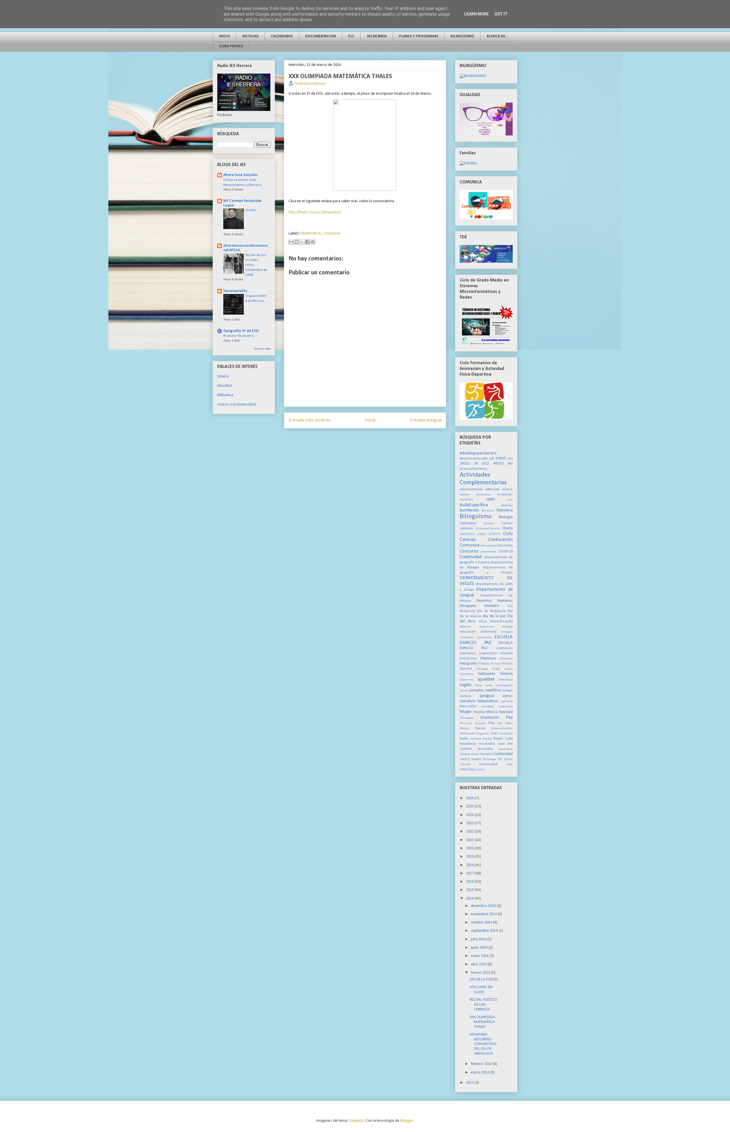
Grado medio (502, 669)
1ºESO (501, 458)
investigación (504, 685)
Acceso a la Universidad (236, 404)
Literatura (467, 701)
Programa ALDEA (487, 733)
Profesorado (467, 733)
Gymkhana (466, 674)
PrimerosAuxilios (502, 728)
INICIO (224, 36)
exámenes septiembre (478, 653)
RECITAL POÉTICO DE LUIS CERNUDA (483, 1005)
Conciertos (505, 545)
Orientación (489, 718)
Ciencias (468, 539)
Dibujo (483, 621)
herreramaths (235, 291)
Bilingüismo (476, 516)
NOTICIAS (250, 36)
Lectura (465, 696)
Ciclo (508, 533)
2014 (470, 898)
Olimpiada (332, 233)
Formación (506, 658)
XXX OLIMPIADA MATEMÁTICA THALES (482, 1022)
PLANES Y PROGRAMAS (418, 36)
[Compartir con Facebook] (307, 242)
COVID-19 (505, 551)
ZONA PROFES (231, 46)
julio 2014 (479, 939)
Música (492, 712)
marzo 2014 (481, 973)
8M (510, 463)
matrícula (506, 701)
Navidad (506, 712)
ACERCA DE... (497, 36)
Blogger (406, 1121)
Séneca (223, 376)
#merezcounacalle (474, 458)
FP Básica (484, 663)
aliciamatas (483, 494)
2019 (470, 856)
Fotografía (468, 663)
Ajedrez (465, 494)
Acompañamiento (473, 469)
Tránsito (465, 764)
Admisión (492, 489)
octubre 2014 (482, 922)
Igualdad (485, 679)
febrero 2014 (482, 1064)
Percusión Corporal (473, 723)
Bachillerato (469, 510)
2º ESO (250, 210)
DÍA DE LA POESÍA (484, 979)
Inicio (370, 420)
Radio (464, 738)
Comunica (469, 545)
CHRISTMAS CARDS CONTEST (480, 534)
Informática (505, 679)
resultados (487, 744)
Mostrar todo (262, 349)
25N (510, 458)
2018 (470, 865)
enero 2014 (480, 1072)
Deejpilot (356, 1121)
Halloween (486, 674)
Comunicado (488, 545)
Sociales (486, 754)
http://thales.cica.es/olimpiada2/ (315, 212)
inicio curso (483, 685)
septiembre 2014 (485, 931)
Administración (471, 489)
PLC (351, 36)
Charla (507, 528)
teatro (476, 759)
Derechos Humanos (494, 601)
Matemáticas (311, 233)
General (466, 669)
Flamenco (488, 658)
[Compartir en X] (302, 242)
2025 (470, 806)
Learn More (476, 14)
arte (510, 499)
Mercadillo (468, 706)
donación (465, 626)
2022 (470, 831)
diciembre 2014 (484, 906)
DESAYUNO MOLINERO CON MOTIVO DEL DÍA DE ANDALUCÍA (483, 1044)
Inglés (466, 685)
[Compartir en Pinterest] (313, 242)
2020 (470, 848)
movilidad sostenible (497, 706)
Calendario (468, 523)
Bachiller (507, 505)
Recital (487, 738)
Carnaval (488, 523)
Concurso (469, 551)
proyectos (506, 733)
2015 (470, 890)
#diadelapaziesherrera (478, 453)
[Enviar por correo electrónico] (291, 242)
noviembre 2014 (484, 914)
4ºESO (498, 463)
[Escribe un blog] (296, 242)
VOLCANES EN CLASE (481, 989)
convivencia (488, 551)
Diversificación (501, 621)
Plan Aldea (505, 723)
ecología (507, 626)
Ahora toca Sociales (240, 175)
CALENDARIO (282, 36)
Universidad (488, 764)
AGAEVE (507, 489)
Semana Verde (469, 754)
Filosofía (506, 653)
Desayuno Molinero (479, 606)
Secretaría (485, 749)
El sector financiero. (239, 336)
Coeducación (500, 539)
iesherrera (467, 679)
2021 (470, 840)
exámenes (504, 648)
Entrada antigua (425, 420)
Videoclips (467, 769)
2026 (470, 798)
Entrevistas (484, 637)
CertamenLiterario (488, 528)
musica (479, 712)
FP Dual (495, 663)
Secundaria (505, 749)
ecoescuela (487, 626)
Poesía (480, 728)
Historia (506, 674)
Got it (501, 14)
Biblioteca (225, 395)
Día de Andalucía (491, 611)
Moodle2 (224, 386)
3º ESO (481, 463)
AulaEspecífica (474, 505)
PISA (491, 723)
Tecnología (489, 759)
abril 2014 (479, 964)
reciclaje (475, 738)
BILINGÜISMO (462, 36)
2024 (470, 815)
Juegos (507, 690)
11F (491, 458)
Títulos (508, 759)
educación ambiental (478, 631)
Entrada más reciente (309, 420)
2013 (470, 1083)
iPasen (464, 690)
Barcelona (488, 510)
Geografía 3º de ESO (241, 331)
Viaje (509, 764)
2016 (470, 882)
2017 (470, 873)
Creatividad (471, 556)
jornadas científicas (485, 690)
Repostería (468, 744)
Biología (506, 517)
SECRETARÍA (377, 36)
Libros (508, 696)
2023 (470, 823)
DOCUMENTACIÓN (320, 36)
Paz (509, 717)
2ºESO (465, 463)
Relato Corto (503, 738)
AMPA (490, 499)
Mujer (466, 711)
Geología (482, 669)
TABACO (465, 759)
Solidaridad (503, 754)
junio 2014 (479, 947)
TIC (500, 759)
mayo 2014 (480, 956)
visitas (480, 769)
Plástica (464, 728)
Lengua (487, 695)
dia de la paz (494, 616)
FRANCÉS (507, 663)
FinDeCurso (468, 658)
